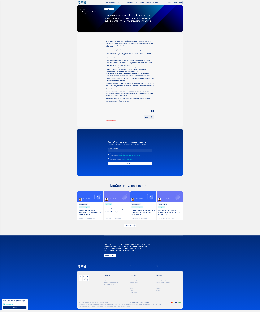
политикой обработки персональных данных (129, 155)
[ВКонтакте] (151, 111)
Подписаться (130, 163)
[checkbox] (108, 154)
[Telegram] (153, 111)
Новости (83, 9)
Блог (81, 7)
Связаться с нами (177, 2)
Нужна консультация (110, 255)
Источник (108, 105)
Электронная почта (113, 148)
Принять (15, 307)
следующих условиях (128, 159)
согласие (115, 154)
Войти (169, 2)
